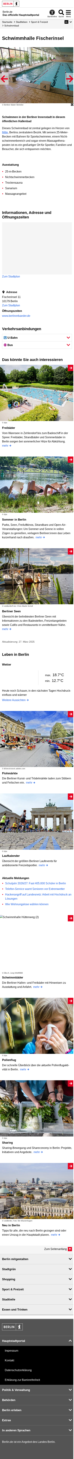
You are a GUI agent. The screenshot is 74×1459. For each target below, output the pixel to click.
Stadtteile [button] (8, 1299)
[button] (68, 22)
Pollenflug (9, 1060)
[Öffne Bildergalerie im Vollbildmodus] (72, 104)
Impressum (11, 1350)
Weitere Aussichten (14, 700)
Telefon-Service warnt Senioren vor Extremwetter (35, 888)
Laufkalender (11, 856)
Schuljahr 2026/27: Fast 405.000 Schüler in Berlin (35, 883)
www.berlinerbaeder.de (16, 315)
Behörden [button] (8, 1400)
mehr (5, 445)
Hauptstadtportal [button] (13, 1341)
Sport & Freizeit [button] (13, 1289)
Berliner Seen (11, 611)
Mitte (5, 132)
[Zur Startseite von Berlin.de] (12, 1329)
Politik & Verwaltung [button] (16, 1390)
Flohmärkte (10, 773)
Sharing (7, 1142)
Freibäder (8, 428)
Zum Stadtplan (11, 276)
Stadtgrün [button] (9, 1269)
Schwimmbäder (12, 977)
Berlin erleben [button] (11, 1410)
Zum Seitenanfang (55, 1249)
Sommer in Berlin (14, 519)
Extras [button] (6, 1420)
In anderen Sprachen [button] (16, 1430)
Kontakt (9, 1360)
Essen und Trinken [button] (14, 1309)
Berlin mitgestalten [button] (15, 1259)
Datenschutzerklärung (18, 1370)
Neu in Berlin (11, 1225)
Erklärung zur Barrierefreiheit (22, 1379)
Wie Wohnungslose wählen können (27, 904)
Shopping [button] (8, 1279)
